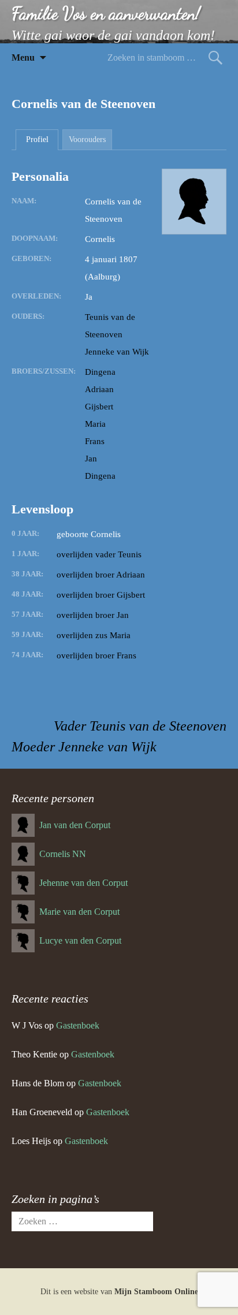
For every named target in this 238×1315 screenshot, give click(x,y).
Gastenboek (77, 1025)
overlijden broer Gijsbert (101, 594)
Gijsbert (99, 406)
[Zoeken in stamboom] (215, 57)
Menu (23, 57)
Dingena (100, 372)
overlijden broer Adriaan (101, 574)
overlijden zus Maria (94, 635)
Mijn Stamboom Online (156, 1291)
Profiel (37, 139)
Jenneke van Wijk (117, 351)
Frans (95, 441)
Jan (91, 458)
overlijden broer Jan (93, 615)
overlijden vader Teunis (99, 554)
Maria (95, 424)
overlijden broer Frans (96, 655)
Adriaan (99, 389)
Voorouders (87, 139)
